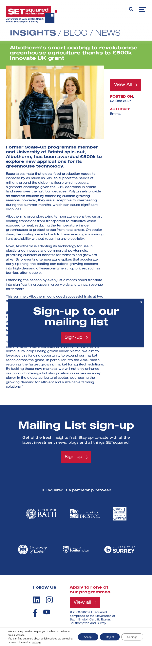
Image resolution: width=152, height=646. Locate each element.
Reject (110, 636)
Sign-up (73, 337)
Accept (88, 636)
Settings (132, 636)
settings (36, 642)
